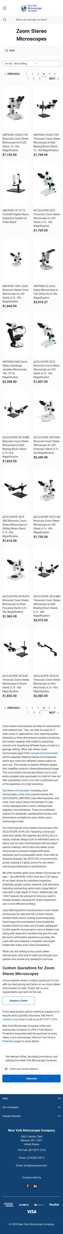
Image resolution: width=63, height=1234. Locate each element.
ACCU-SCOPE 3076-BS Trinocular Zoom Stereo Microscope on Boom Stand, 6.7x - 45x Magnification (15, 683)
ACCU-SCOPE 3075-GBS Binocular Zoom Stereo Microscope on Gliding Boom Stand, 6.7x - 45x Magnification (14, 526)
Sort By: (9, 63)
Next (52, 78)
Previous (13, 73)
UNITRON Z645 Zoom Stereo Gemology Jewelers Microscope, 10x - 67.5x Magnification (14, 369)
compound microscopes (44, 753)
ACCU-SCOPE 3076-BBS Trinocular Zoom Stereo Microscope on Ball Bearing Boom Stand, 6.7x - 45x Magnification (47, 606)
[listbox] (26, 63)
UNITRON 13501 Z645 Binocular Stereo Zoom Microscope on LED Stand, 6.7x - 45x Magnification (15, 294)
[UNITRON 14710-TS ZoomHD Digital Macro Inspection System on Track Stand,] (16, 183)
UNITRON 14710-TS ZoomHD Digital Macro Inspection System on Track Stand (15, 216)
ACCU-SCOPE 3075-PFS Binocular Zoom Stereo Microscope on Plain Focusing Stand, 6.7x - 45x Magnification (15, 604)
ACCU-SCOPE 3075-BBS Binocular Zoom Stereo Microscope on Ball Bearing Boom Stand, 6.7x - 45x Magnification (16, 447)
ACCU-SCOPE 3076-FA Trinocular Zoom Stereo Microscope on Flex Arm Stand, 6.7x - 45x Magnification (46, 683)
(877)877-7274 (37, 1150)
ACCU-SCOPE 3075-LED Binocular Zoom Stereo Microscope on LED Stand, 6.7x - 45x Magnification (46, 524)
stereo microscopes (18, 790)
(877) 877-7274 (48, 1019)
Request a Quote (18, 1000)
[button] (31, 50)
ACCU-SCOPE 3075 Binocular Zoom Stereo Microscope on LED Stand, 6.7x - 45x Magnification (46, 369)
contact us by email (13, 1019)
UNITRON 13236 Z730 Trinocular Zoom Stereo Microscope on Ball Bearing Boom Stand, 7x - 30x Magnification (46, 142)
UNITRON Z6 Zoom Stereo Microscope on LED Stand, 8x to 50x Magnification (45, 292)
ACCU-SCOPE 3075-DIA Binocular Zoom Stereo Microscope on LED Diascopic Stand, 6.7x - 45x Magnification (46, 445)
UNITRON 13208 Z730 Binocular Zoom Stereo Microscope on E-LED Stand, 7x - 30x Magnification (15, 142)
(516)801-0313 (35, 1157)
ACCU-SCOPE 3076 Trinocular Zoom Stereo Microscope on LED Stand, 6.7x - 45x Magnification (46, 218)
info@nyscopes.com (35, 1165)
